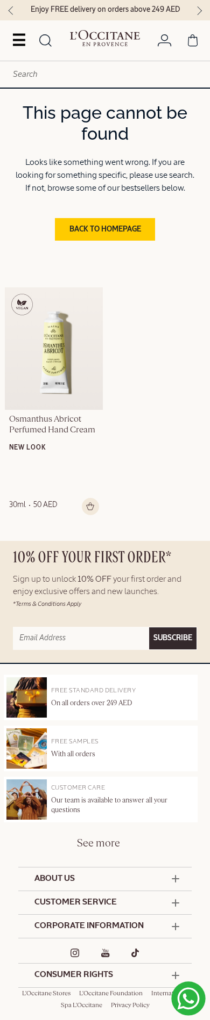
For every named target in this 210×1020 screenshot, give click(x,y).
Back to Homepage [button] (105, 229)
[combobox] (105, 74)
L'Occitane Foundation (111, 993)
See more (98, 843)
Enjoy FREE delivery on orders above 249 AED (105, 9)
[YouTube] (105, 953)
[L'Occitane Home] (105, 38)
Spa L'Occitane (81, 1005)
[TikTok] (135, 953)
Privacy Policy (130, 1005)
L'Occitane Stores (46, 993)
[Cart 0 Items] (193, 42)
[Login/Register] (164, 42)
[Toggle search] (45, 41)
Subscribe (172, 638)
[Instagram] (75, 953)
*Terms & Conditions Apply (47, 604)
